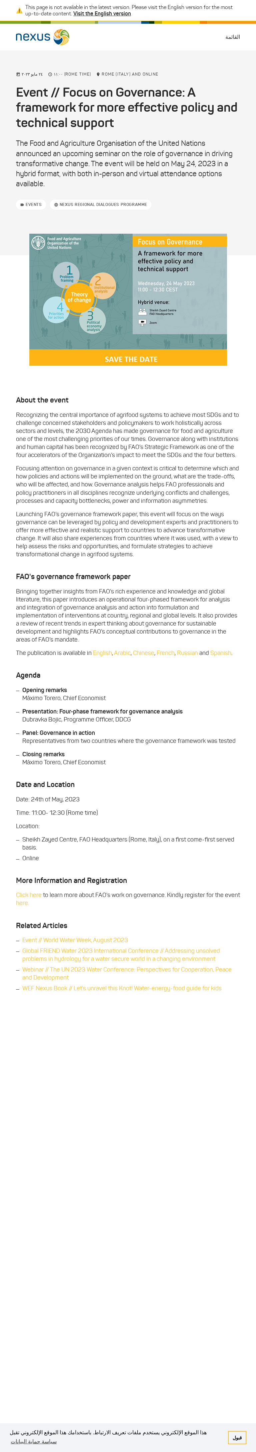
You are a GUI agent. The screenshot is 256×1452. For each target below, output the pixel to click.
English (102, 653)
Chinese (143, 653)
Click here (29, 895)
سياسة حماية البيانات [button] (34, 1441)
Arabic (122, 653)
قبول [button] (237, 1437)
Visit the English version (102, 13)
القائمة (232, 37)
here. (22, 903)
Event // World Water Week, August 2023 (75, 940)
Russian (187, 653)
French (166, 653)
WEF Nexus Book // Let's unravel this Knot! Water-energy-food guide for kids (122, 988)
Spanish (220, 653)
